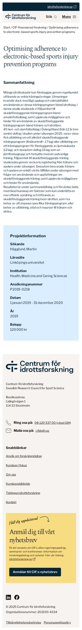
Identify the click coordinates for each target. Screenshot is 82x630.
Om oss (11, 474)
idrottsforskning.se (20, 559)
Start (6, 27)
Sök (49, 17)
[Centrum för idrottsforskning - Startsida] (20, 17)
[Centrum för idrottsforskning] (39, 367)
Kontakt (11, 502)
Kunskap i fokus (16, 465)
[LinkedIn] (8, 597)
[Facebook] (16, 597)
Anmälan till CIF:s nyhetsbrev (35, 572)
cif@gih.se (42, 430)
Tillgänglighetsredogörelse (23, 622)
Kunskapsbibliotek (18, 483)
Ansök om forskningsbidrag (24, 456)
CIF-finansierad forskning (29, 27)
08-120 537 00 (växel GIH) (52, 422)
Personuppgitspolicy (57, 622)
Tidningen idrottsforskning (23, 493)
